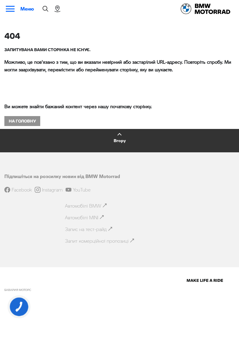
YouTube (82, 190)
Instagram (52, 190)
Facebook (22, 190)
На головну (22, 121)
